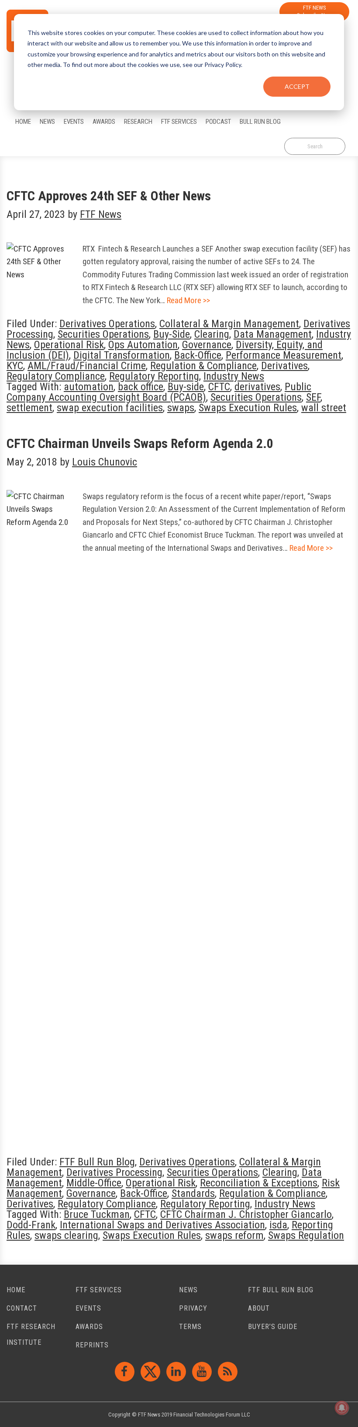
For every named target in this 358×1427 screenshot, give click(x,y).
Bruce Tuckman (97, 1214)
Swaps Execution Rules (248, 408)
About (259, 1308)
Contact (22, 1308)
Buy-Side (171, 334)
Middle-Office (93, 1183)
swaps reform (234, 1235)
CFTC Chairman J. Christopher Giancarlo (246, 1214)
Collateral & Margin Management (229, 324)
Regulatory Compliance (56, 376)
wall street (323, 408)
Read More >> (188, 300)
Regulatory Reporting (154, 376)
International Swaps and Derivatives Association (162, 1225)
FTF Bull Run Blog (97, 1162)
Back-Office (197, 355)
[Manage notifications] (342, 1408)
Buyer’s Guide (272, 1326)
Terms (190, 1326)
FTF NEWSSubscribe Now (314, 11)
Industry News (233, 376)
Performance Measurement (283, 355)
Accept (297, 86)
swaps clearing (66, 1235)
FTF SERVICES (99, 1290)
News (188, 1290)
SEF (313, 397)
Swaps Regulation (306, 1235)
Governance (206, 345)
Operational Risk (69, 345)
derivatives (257, 387)
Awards (89, 1326)
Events (88, 1308)
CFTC (219, 387)
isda (278, 1225)
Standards (193, 1193)
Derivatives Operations (107, 324)
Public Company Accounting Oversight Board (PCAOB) (159, 392)
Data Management (273, 334)
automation (89, 387)
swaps (180, 408)
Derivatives (284, 366)
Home (16, 1290)
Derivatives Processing (114, 1172)
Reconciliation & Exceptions (258, 1183)
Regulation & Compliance (203, 366)
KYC (15, 366)
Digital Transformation (121, 355)
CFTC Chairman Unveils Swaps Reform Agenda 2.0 (140, 443)
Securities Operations (103, 334)
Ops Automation (143, 345)
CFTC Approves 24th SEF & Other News (109, 195)
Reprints (92, 1345)
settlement (29, 408)
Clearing (211, 334)
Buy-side (186, 387)
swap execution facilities (110, 408)
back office (140, 387)
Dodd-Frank (31, 1225)
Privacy (193, 1308)
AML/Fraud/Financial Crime (87, 366)
